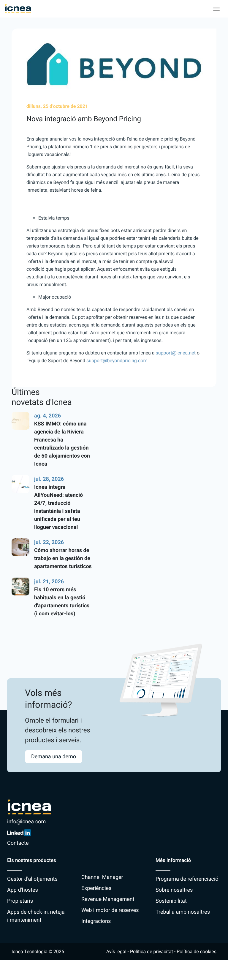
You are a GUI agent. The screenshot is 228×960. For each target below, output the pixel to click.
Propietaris (20, 901)
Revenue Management (107, 899)
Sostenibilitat (171, 901)
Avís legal (116, 951)
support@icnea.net (176, 353)
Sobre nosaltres (174, 890)
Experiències (96, 888)
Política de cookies (196, 951)
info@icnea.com (26, 822)
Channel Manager (102, 877)
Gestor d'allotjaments (32, 879)
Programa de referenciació (187, 879)
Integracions (96, 921)
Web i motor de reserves (110, 910)
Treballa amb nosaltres (183, 912)
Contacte (17, 843)
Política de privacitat (151, 951)
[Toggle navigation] (216, 9)
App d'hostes (22, 890)
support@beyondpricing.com (117, 360)
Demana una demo (53, 757)
